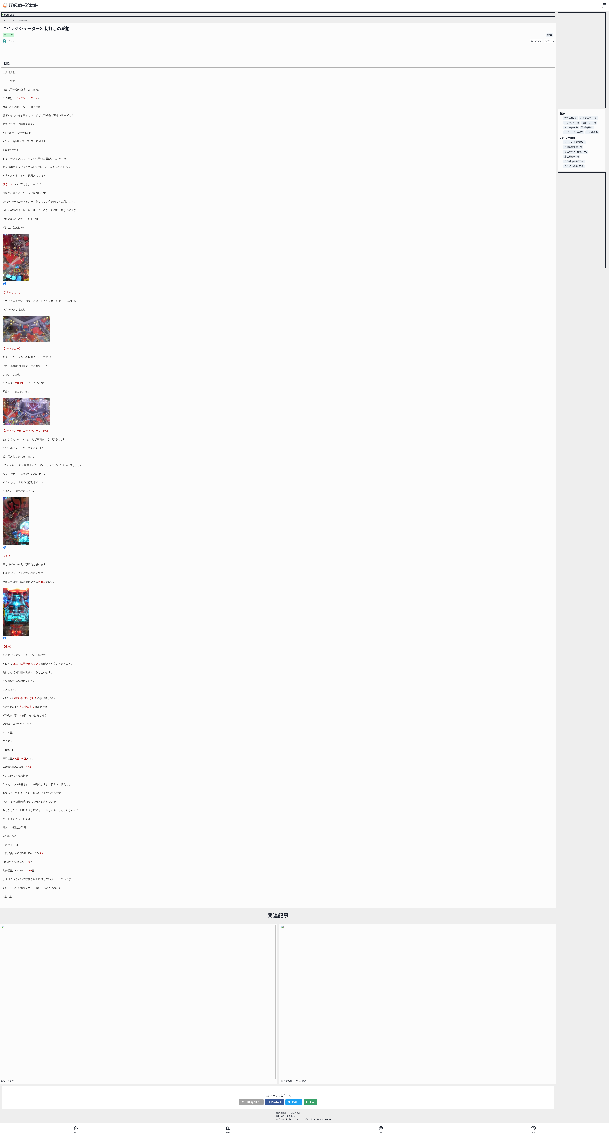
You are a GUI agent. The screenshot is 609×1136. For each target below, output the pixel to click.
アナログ (8, 35)
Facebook (276, 1102)
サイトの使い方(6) (573, 132)
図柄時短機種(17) (573, 147)
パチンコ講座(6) (588, 117)
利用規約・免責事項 (285, 1116)
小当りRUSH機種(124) (575, 151)
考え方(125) (570, 117)
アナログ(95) (571, 127)
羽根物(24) (587, 127)
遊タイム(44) (589, 122)
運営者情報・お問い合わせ (288, 1113)
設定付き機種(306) (574, 161)
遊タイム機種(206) (574, 166)
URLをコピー (253, 1102)
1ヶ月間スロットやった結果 (293, 1081)
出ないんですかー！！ (11, 1081)
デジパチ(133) (571, 122)
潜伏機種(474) (571, 156)
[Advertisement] (278, 51)
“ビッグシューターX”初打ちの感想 (18, 20)
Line (312, 1102)
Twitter (296, 1102)
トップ (3, 20)
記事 (549, 35)
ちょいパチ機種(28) (574, 142)
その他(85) (592, 132)
